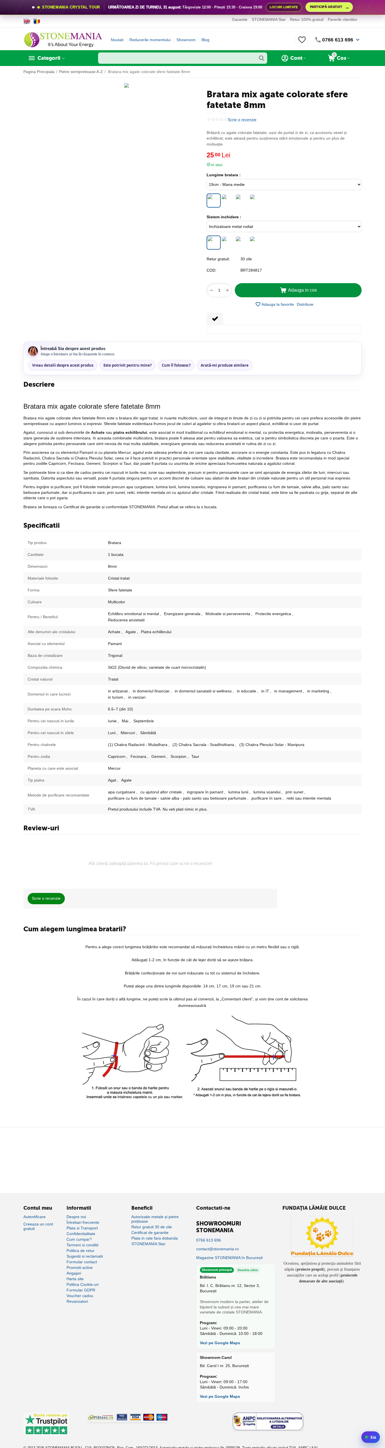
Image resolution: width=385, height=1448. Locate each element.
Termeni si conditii (82, 1245)
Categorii (48, 58)
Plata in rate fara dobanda (154, 1238)
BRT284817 (251, 270)
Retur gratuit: (218, 259)
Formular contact (82, 1262)
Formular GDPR (81, 1290)
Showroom (186, 40)
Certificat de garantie (150, 1232)
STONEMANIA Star (269, 19)
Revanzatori (77, 1301)
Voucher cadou (80, 1295)
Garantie (239, 19)
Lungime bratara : (224, 175)
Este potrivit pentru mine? (127, 365)
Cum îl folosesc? (176, 365)
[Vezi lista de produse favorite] (301, 43)
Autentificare (34, 1216)
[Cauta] (261, 58)
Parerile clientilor (342, 19)
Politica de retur (80, 1250)
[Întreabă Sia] (370, 1437)
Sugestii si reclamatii (85, 1256)
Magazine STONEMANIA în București (229, 1257)
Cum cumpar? (79, 1239)
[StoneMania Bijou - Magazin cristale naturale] (62, 39)
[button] (305, 304)
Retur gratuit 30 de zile (151, 1227)
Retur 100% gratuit (307, 19)
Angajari (74, 1273)
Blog (205, 40)
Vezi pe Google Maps (220, 1343)
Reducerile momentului (150, 40)
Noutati (117, 40)
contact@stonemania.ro (217, 1249)
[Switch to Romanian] (36, 21)
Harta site (75, 1279)
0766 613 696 (337, 40)
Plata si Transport (82, 1228)
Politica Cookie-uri (83, 1284)
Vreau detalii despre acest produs (62, 365)
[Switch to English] (26, 21)
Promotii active (80, 1267)
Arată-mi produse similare (225, 365)
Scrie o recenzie (242, 120)
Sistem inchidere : (224, 217)
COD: (211, 270)
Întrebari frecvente (83, 1222)
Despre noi (76, 1216)
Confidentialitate (81, 1233)
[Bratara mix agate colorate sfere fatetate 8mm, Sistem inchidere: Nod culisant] (256, 243)
